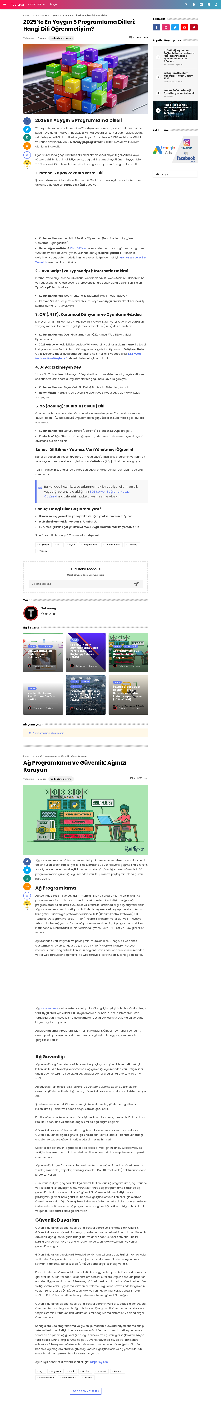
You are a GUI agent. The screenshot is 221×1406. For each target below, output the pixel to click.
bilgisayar (44, 544)
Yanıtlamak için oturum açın (46, 733)
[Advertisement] (91, 212)
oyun (72, 544)
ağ (40, 1371)
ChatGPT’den (79, 248)
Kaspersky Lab (99, 1362)
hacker (86, 1371)
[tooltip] (27, 121)
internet (102, 1371)
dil (58, 544)
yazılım (43, 551)
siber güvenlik (113, 544)
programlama (90, 544)
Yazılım (32, 646)
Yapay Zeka (76, 686)
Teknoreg (17, 4)
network (118, 1371)
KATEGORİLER (34, 4)
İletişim (54, 4)
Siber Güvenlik (45, 646)
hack (71, 1371)
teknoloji (132, 544)
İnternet (85, 681)
